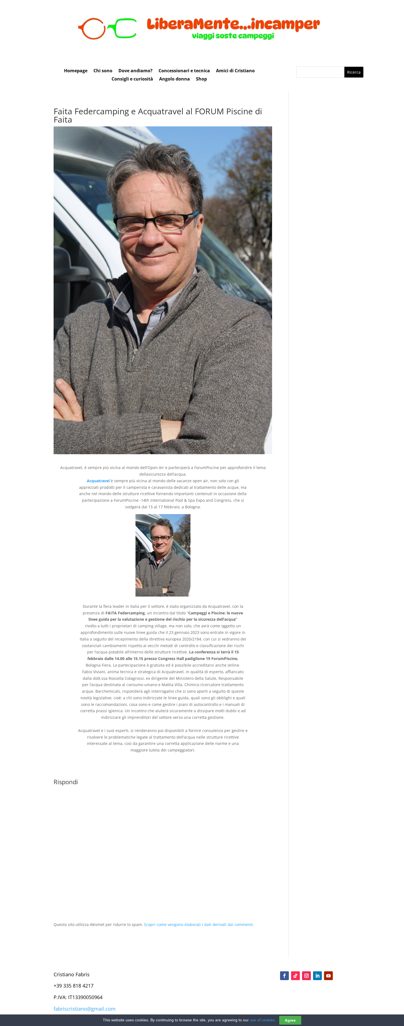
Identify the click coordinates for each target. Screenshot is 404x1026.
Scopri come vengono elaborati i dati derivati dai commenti (198, 924)
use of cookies (262, 1020)
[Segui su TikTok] (295, 975)
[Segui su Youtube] (328, 975)
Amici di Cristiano (235, 71)
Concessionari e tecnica (184, 71)
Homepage (75, 71)
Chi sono (102, 71)
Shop (201, 79)
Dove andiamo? (135, 71)
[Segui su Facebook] (284, 975)
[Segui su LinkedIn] (317, 975)
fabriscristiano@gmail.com (85, 1008)
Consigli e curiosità (132, 79)
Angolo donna (174, 79)
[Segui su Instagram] (306, 975)
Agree (290, 1020)
